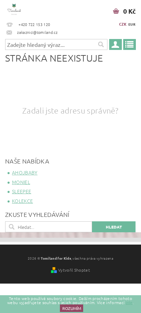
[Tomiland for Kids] (14, 9)
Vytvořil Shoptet (74, 270)
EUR (132, 24)
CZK (123, 24)
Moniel (21, 182)
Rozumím (71, 308)
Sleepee (21, 191)
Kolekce (22, 200)
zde (129, 302)
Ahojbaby (25, 172)
